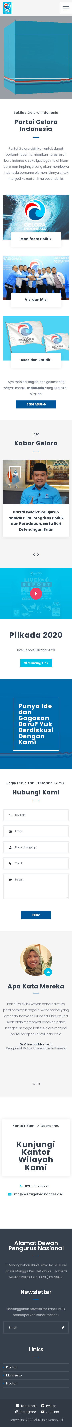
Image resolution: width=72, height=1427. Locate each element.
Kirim (36, 915)
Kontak (11, 1367)
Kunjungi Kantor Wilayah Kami (36, 1156)
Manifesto (14, 1375)
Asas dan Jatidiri (36, 360)
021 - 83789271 (36, 1186)
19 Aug (15, 472)
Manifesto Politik (36, 239)
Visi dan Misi (36, 299)
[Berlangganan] (63, 1327)
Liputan (12, 1383)
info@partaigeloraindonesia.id (38, 1194)
